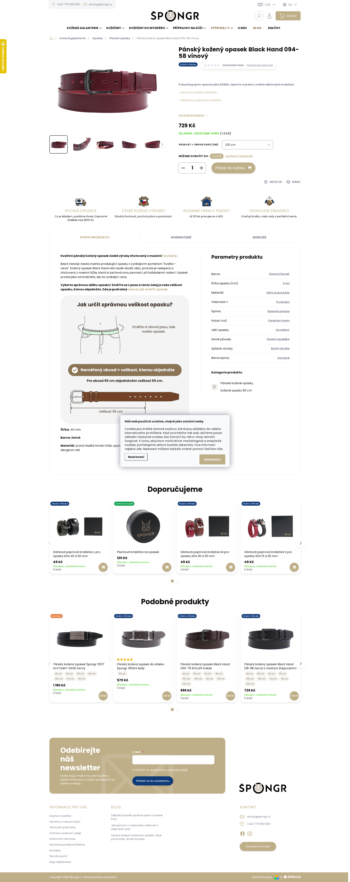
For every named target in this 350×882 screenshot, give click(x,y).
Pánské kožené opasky (236, 383)
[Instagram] (249, 833)
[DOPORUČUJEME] (143, 526)
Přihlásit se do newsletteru (152, 781)
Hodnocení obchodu (62, 839)
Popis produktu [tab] (94, 237)
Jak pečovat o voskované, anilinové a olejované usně (134, 827)
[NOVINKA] (79, 638)
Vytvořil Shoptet (262, 877)
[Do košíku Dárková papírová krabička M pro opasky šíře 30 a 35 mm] (230, 567)
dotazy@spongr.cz (259, 816)
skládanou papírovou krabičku (201, 100)
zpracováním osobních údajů (168, 770)
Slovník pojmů (58, 856)
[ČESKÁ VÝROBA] (79, 526)
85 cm (58, 673)
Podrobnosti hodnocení (260, 65)
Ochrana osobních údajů (65, 833)
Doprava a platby (60, 816)
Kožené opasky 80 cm (236, 390)
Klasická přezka (278, 311)
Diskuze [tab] (259, 237)
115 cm (81, 678)
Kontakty (55, 850)
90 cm (69, 673)
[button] (172, 581)
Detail (103, 695)
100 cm (92, 673)
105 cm (59, 678)
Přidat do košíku (230, 167)
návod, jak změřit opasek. (148, 289)
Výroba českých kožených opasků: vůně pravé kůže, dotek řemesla (136, 837)
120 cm (186, 683)
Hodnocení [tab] (181, 237)
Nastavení (136, 457)
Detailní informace (191, 115)
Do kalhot (282, 330)
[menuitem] (85, 28)
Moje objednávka (60, 862)
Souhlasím (212, 459)
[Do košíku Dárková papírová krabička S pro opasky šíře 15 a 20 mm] (294, 567)
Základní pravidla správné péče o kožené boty (137, 817)
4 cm (286, 283)
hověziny (170, 256)
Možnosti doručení (239, 156)
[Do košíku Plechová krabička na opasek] (166, 567)
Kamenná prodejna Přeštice (67, 844)
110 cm (70, 678)
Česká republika (278, 339)
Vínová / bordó (279, 274)
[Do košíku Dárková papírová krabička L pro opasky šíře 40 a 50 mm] (103, 567)
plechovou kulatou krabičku (199, 92)
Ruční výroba (280, 348)
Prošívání (282, 302)
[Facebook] (242, 833)
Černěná (283, 358)
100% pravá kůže (277, 293)
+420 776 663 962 (258, 824)
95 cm (80, 673)
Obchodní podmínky (62, 827)
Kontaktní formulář (258, 846)
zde (138, 449)
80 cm (186, 673)
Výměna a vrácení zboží (64, 822)
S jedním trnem (278, 320)
